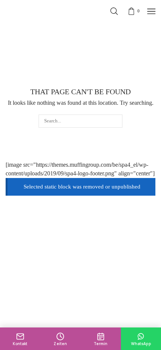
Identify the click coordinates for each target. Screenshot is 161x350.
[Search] (116, 121)
